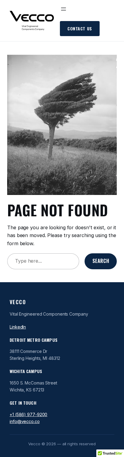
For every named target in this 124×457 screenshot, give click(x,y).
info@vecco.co (25, 421)
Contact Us (79, 28)
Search (100, 260)
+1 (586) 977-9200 (28, 414)
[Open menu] (63, 9)
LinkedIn (18, 326)
